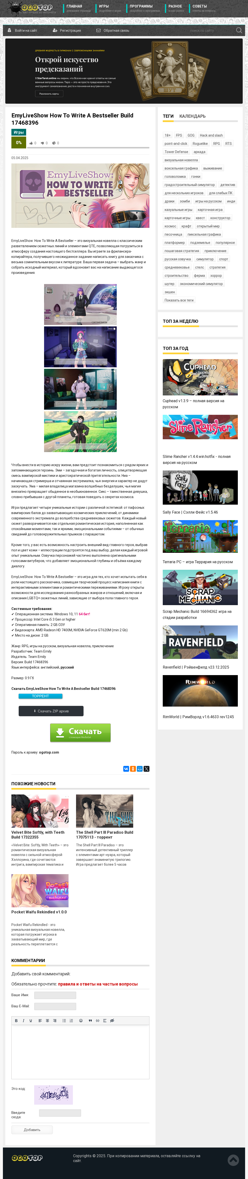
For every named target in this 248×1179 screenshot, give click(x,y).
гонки (195, 176)
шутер (169, 284)
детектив (227, 185)
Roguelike (200, 144)
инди (231, 201)
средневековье (177, 267)
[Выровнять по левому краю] (40, 1020)
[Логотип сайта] (31, 8)
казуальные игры (178, 210)
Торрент (40, 696)
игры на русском (208, 201)
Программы (145, 8)
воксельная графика (181, 168)
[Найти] (239, 30)
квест (200, 218)
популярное (225, 243)
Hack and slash (211, 135)
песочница (173, 234)
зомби (185, 201)
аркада (199, 152)
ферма (199, 275)
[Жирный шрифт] (16, 1020)
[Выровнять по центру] (47, 1020)
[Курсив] (23, 1020)
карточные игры (177, 218)
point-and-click (176, 144)
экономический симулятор (201, 284)
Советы (204, 8)
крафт (186, 226)
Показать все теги (179, 300)
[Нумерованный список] (71, 1020)
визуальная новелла (181, 160)
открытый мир (208, 226)
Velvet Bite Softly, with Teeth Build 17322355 (37, 835)
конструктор (220, 218)
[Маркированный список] (64, 1020)
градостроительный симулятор (190, 185)
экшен (170, 292)
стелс (199, 267)
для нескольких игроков (184, 193)
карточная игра (210, 210)
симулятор (205, 259)
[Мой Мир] (140, 769)
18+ (167, 135)
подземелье (200, 243)
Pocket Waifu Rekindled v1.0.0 (39, 912)
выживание (212, 168)
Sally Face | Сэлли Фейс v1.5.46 (190, 512)
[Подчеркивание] (30, 1020)
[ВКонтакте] (126, 769)
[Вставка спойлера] (104, 1020)
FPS (179, 135)
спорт (223, 259)
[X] (146, 769)
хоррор (216, 275)
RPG (216, 144)
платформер (175, 243)
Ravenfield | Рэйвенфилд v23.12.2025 (196, 667)
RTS (228, 144)
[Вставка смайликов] (81, 1020)
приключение (215, 251)
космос (170, 226)
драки (169, 201)
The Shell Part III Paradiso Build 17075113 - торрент (104, 835)
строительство (176, 275)
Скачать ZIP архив (53, 711)
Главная (79, 8)
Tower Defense (176, 152)
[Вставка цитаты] (90, 1020)
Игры (110, 8)
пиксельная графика (204, 234)
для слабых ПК (220, 193)
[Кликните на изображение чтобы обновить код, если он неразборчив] (53, 1103)
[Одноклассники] (133, 769)
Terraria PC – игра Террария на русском (198, 562)
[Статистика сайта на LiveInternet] (21, 1171)
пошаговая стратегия (182, 251)
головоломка (175, 176)
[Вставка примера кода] (97, 1020)
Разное (176, 8)
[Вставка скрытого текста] (112, 1020)
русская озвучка (178, 259)
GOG (191, 135)
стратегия (217, 267)
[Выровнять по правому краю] (54, 1020)
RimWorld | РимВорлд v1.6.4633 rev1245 (198, 717)
